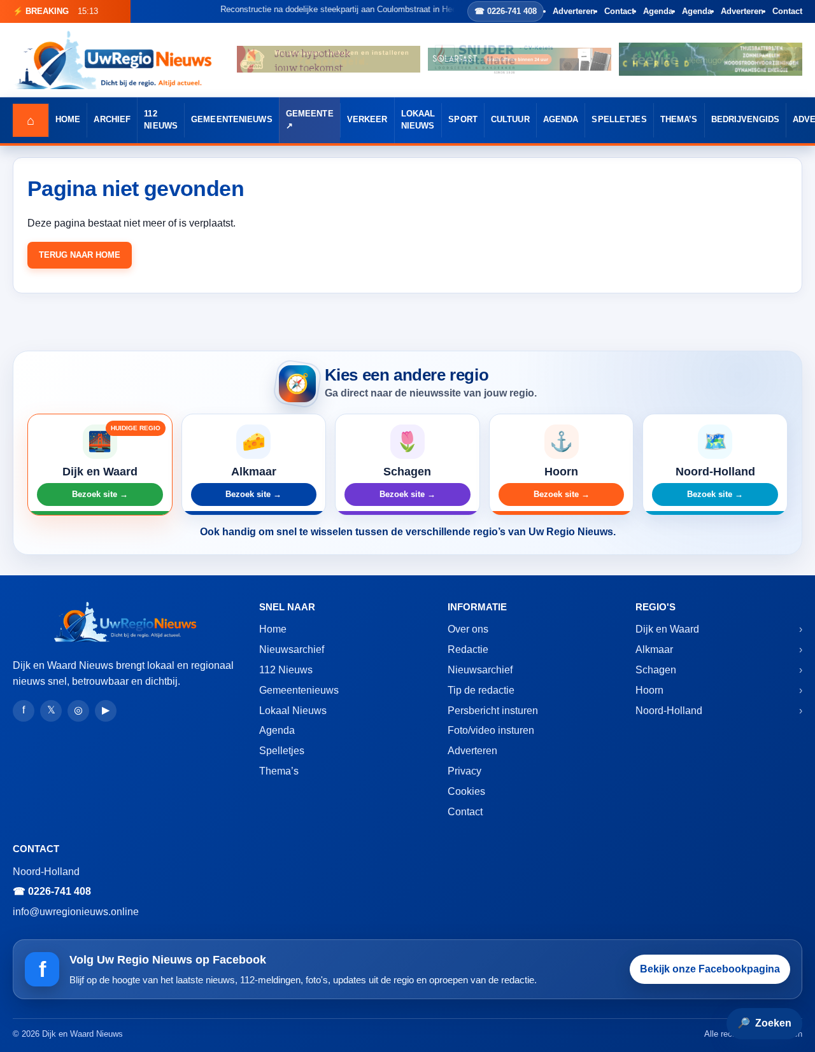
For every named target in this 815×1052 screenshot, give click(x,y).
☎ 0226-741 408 (505, 11)
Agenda (658, 11)
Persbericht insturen (493, 710)
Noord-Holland (668, 710)
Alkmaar (654, 649)
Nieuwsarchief (291, 649)
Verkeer (367, 119)
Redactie (468, 649)
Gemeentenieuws (232, 119)
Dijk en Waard (667, 629)
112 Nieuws (161, 119)
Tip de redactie (481, 690)
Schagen (655, 669)
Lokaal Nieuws (418, 119)
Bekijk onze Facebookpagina (710, 969)
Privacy (464, 771)
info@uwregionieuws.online (76, 911)
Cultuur (510, 119)
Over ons (468, 629)
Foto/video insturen (491, 730)
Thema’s (679, 119)
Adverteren (574, 11)
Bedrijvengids (745, 119)
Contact (619, 11)
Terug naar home (79, 255)
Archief (112, 119)
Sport (463, 119)
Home (67, 119)
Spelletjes (619, 119)
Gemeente (310, 113)
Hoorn (649, 690)
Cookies (466, 791)
